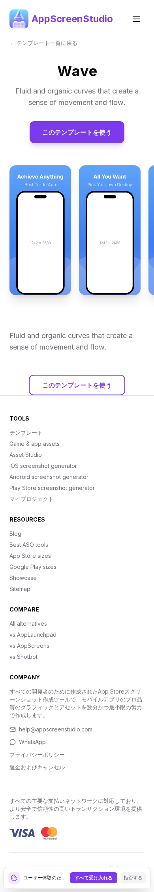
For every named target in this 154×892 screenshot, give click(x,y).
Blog (15, 533)
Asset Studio (25, 454)
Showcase (23, 577)
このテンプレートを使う (77, 132)
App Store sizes (30, 555)
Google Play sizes (32, 566)
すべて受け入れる (94, 878)
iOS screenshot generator (43, 465)
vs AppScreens (29, 645)
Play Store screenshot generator (52, 487)
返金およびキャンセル (37, 767)
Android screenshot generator (48, 476)
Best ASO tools (28, 544)
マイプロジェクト (31, 499)
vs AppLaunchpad (32, 634)
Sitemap (19, 588)
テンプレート (26, 432)
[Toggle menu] (137, 19)
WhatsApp (32, 742)
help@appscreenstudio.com (55, 729)
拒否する (133, 878)
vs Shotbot (23, 656)
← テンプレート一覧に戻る (43, 42)
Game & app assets (34, 443)
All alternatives (28, 623)
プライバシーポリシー (37, 754)
